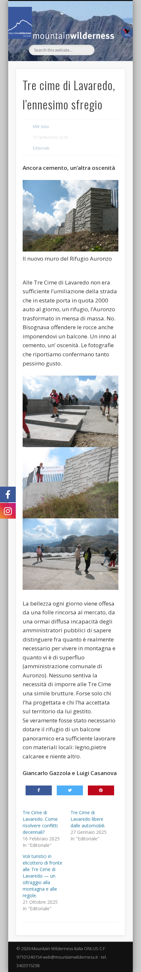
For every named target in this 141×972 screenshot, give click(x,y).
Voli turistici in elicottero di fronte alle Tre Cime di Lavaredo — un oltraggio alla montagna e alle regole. (42, 876)
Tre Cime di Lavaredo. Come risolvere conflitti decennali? (40, 822)
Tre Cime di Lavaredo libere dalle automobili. (87, 819)
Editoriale (41, 148)
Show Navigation (108, 59)
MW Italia (41, 126)
